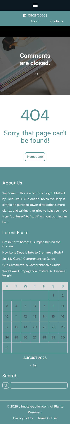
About (35, 21)
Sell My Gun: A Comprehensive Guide (28, 259)
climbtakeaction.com (33, 406)
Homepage (35, 157)
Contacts (56, 21)
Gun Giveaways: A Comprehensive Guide (31, 265)
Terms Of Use (47, 418)
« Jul (33, 365)
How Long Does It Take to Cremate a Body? (32, 252)
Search (10, 375)
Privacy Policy (23, 418)
